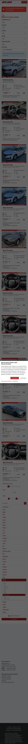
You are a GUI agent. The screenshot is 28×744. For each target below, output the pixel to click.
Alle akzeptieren (14, 378)
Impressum (15, 381)
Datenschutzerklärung (6, 381)
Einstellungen (23, 378)
